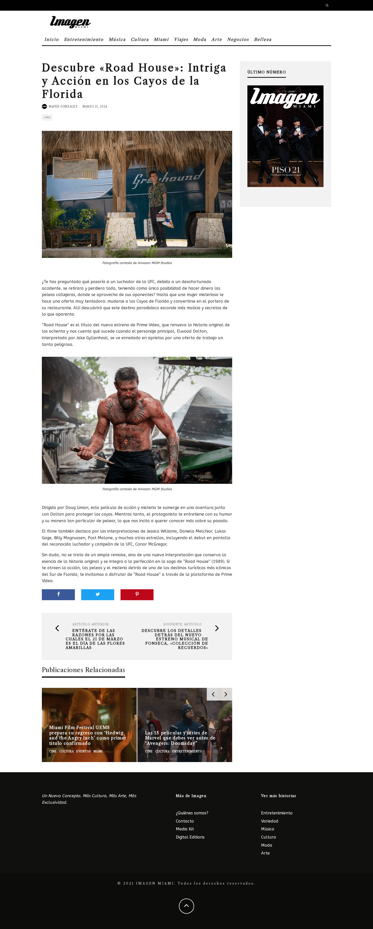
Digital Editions (190, 837)
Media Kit (185, 829)
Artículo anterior (90, 624)
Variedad (269, 821)
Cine (47, 117)
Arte (216, 39)
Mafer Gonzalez (63, 106)
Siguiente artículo (182, 624)
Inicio (51, 39)
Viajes (181, 39)
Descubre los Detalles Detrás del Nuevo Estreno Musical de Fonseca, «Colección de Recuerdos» (175, 639)
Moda (199, 39)
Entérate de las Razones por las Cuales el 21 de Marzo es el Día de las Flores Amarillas (95, 639)
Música (117, 39)
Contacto (185, 821)
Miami (161, 39)
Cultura (140, 39)
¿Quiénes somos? (192, 813)
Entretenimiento (84, 39)
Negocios (238, 39)
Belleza (262, 39)
